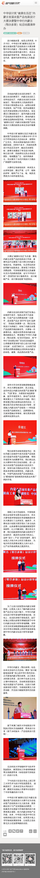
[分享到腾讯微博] (21, 831)
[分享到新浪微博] (17, 831)
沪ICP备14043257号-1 (8, 871)
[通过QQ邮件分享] (5, 834)
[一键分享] (10, 831)
